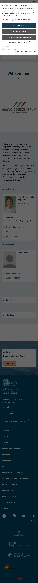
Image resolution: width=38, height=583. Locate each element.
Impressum (15, 51)
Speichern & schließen (18, 31)
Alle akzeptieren (18, 25)
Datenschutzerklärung (27, 51)
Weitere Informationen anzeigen (17, 42)
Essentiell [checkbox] (8, 20)
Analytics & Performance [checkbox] (23, 20)
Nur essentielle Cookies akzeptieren (18, 37)
